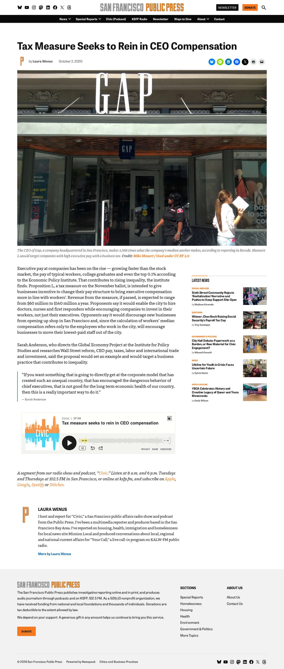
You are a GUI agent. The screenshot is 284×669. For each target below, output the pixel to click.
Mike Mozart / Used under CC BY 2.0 (161, 255)
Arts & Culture (199, 384)
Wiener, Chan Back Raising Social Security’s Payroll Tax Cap (214, 318)
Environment (189, 622)
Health (185, 616)
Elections (197, 312)
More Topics (189, 635)
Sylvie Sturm (201, 372)
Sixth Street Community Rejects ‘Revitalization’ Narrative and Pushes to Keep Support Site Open (214, 296)
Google (23, 484)
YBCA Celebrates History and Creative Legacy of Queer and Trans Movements (215, 392)
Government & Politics (204, 336)
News (195, 360)
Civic (103, 473)
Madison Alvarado (204, 304)
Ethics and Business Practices (119, 661)
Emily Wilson (201, 400)
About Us (233, 597)
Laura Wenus (43, 61)
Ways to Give (182, 19)
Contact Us (235, 603)
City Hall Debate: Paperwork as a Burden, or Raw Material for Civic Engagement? (214, 344)
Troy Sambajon (202, 324)
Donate (250, 7)
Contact (219, 19)
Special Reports (86, 19)
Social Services (200, 288)
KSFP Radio (139, 19)
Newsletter (227, 7)
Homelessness (191, 603)
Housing (186, 609)
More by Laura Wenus (54, 553)
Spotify (37, 484)
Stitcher (56, 484)
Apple (170, 478)
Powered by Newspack (80, 661)
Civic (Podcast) (116, 19)
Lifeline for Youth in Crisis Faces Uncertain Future (213, 366)
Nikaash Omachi (203, 352)
